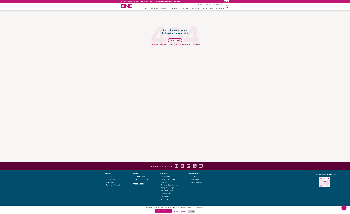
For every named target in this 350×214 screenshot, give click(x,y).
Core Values (110, 179)
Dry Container (154, 44)
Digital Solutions (208, 8)
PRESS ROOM (138, 184)
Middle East (154, 8)
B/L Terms (164, 199)
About (145, 8)
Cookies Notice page (165, 1)
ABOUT (108, 174)
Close (226, 1)
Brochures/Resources (141, 179)
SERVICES (163, 174)
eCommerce (220, 8)
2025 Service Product (168, 179)
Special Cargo (166, 193)
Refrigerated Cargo (184, 44)
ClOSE (192, 211)
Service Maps (197, 44)
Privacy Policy (176, 1)
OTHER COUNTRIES (180, 211)
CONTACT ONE (194, 174)
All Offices (193, 176)
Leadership (110, 182)
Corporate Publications (114, 185)
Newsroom (164, 8)
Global (209, 4)
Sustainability (196, 8)
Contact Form (194, 179)
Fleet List (164, 182)
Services (174, 8)
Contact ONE (184, 8)
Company (109, 176)
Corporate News (139, 176)
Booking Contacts (195, 182)
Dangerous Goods (167, 191)
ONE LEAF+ (165, 196)
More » (227, 8)
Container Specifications (169, 185)
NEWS (135, 174)
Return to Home (175, 40)
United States (163, 211)
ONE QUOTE (173, 44)
